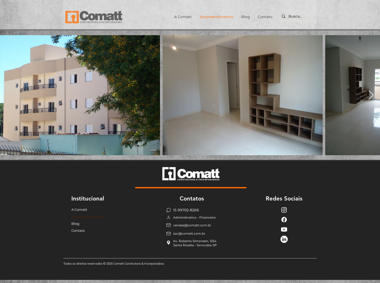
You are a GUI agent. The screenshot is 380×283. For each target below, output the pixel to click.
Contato (78, 230)
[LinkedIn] (284, 239)
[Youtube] (284, 229)
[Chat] (168, 210)
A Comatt (79, 209)
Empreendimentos (87, 216)
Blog (75, 223)
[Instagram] (284, 209)
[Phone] (168, 218)
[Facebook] (284, 219)
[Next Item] (371, 95)
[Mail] (168, 225)
